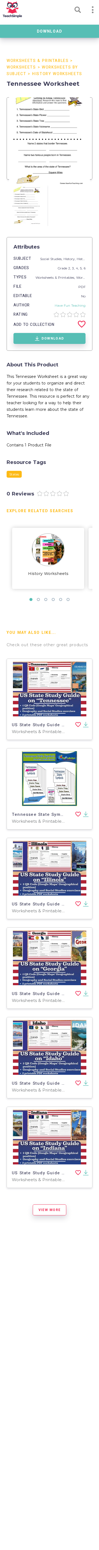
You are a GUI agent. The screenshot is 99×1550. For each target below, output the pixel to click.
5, (82, 268)
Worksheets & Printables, (55, 277)
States (14, 474)
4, (78, 268)
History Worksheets (57, 74)
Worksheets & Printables (38, 61)
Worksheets (21, 67)
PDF (82, 287)
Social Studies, (52, 259)
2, (70, 268)
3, (74, 268)
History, (70, 259)
